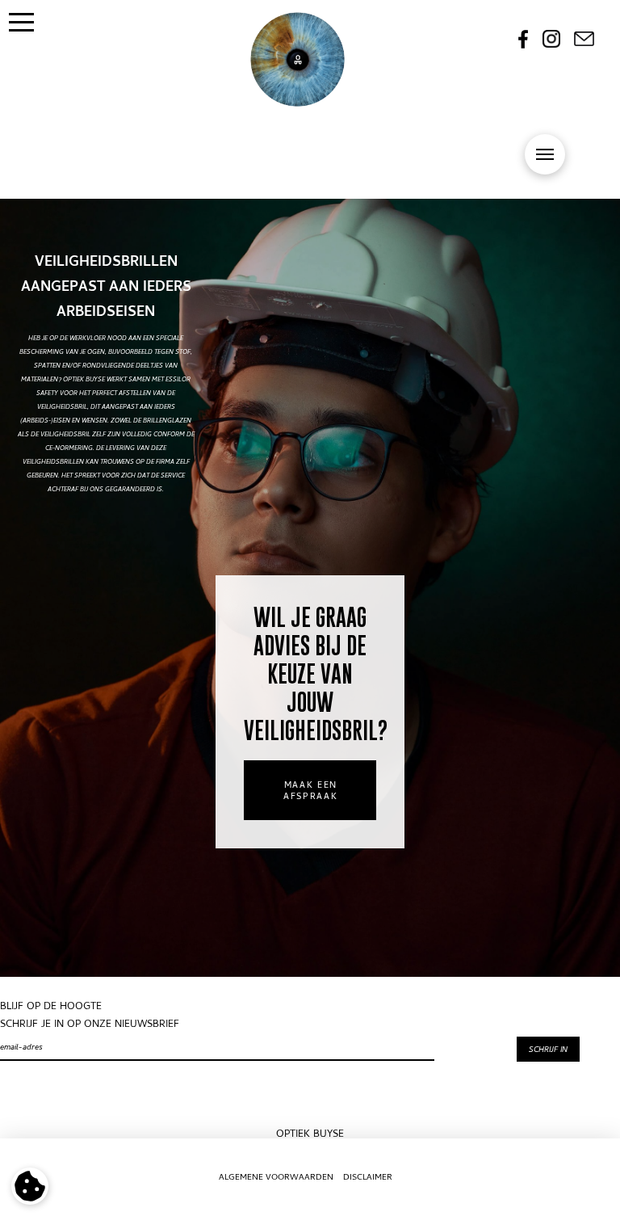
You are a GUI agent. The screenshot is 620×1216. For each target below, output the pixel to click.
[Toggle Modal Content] (545, 154)
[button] (21, 21)
